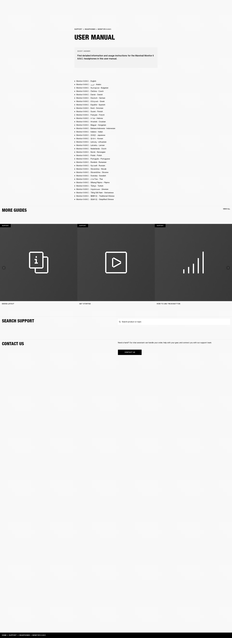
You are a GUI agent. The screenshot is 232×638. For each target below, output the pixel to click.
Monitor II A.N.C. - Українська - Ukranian (92, 189)
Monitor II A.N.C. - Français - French (90, 115)
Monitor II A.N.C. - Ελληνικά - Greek (90, 101)
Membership (198, 5)
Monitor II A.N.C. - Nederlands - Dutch (91, 149)
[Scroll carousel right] (228, 268)
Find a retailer (210, 5)
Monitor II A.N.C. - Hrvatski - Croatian (91, 122)
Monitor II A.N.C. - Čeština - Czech (90, 91)
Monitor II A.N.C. (104, 29)
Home (4, 635)
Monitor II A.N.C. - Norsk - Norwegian (90, 152)
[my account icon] (218, 11)
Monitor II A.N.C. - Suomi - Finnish (89, 111)
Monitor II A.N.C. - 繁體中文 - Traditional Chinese (95, 196)
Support (207, 11)
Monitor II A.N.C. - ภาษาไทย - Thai (89, 179)
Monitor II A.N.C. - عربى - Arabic (88, 84)
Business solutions (184, 5)
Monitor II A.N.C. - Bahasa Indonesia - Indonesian (95, 128)
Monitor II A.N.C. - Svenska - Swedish (91, 176)
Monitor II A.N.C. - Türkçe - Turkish (89, 186)
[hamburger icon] (226, 11)
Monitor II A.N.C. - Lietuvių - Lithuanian (91, 142)
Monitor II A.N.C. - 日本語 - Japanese (90, 135)
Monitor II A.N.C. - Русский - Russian (90, 166)
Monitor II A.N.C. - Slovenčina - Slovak (91, 169)
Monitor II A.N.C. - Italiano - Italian (89, 132)
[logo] (9, 9)
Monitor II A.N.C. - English (86, 81)
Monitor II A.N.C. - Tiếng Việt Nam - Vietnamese (95, 193)
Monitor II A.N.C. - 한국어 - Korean (89, 138)
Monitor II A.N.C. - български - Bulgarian (92, 88)
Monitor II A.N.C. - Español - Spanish (90, 105)
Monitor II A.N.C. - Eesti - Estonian (89, 108)
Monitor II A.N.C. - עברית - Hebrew (89, 118)
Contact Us (130, 352)
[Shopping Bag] (222, 11)
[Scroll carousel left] (4, 268)
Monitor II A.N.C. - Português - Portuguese (93, 159)
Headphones (90, 29)
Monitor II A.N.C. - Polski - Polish (89, 155)
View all (226, 209)
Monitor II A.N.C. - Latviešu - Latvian (90, 145)
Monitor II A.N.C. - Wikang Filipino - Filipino (93, 182)
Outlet (220, 5)
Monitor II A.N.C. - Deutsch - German (90, 98)
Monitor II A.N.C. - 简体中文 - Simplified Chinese (95, 199)
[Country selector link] (226, 5)
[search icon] (214, 11)
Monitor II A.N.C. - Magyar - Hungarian (91, 125)
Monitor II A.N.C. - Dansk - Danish (89, 95)
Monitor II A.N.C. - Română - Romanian (91, 162)
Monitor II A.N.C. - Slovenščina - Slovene (92, 172)
